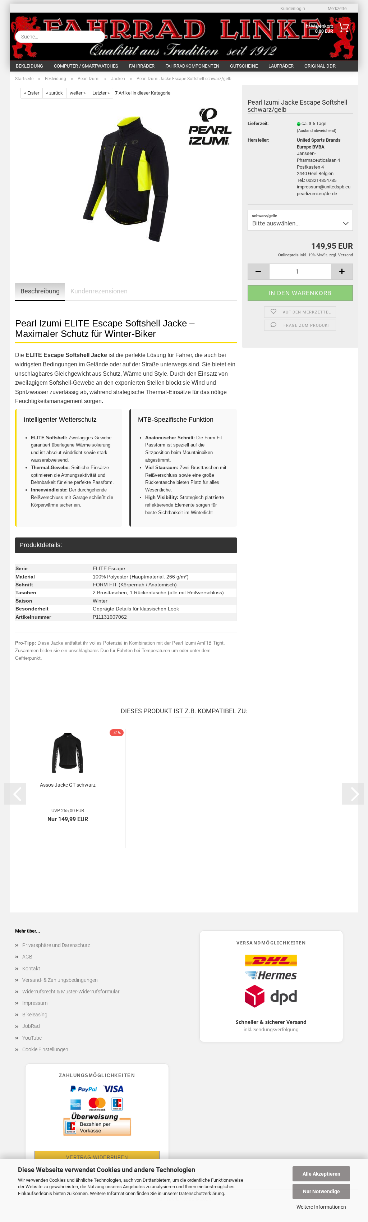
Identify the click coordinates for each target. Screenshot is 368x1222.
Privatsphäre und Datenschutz (56, 945)
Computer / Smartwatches (86, 66)
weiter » (78, 93)
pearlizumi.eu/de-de (317, 193)
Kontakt (31, 968)
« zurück (54, 93)
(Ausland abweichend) (316, 130)
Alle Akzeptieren (321, 1174)
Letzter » (101, 93)
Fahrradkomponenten (192, 66)
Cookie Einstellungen (45, 1049)
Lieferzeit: (258, 123)
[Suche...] (97, 37)
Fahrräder (142, 66)
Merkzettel (337, 8)
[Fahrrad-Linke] (163, 35)
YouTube (32, 1038)
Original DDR (320, 66)
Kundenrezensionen (99, 291)
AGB (27, 957)
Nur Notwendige (321, 1191)
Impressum (34, 1003)
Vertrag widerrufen (97, 1157)
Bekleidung (29, 66)
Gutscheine (244, 66)
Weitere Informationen (321, 1207)
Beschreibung (40, 291)
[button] (258, 272)
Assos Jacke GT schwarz (68, 785)
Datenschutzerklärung (201, 1193)
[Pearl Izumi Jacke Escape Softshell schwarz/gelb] (126, 179)
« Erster (31, 93)
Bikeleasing (34, 1014)
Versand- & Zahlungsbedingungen (60, 980)
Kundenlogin (292, 8)
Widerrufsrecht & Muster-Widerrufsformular (71, 991)
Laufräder (281, 66)
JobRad (31, 1026)
